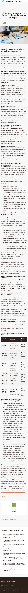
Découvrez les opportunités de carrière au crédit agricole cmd (14, 554)
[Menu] (25, 1)
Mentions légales (4, 585)
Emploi (6, 5)
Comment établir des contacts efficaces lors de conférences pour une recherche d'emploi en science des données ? (13, 559)
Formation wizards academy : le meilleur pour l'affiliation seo (13, 541)
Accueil (2, 5)
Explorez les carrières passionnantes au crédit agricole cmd (13, 545)
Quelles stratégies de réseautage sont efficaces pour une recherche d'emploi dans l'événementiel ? (13, 536)
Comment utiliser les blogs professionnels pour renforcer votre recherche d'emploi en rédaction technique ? (14, 565)
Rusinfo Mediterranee (13, 1)
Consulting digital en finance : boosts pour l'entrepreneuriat (12, 549)
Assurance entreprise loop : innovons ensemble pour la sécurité (13, 569)
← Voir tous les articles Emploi (8, 519)
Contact (11, 585)
